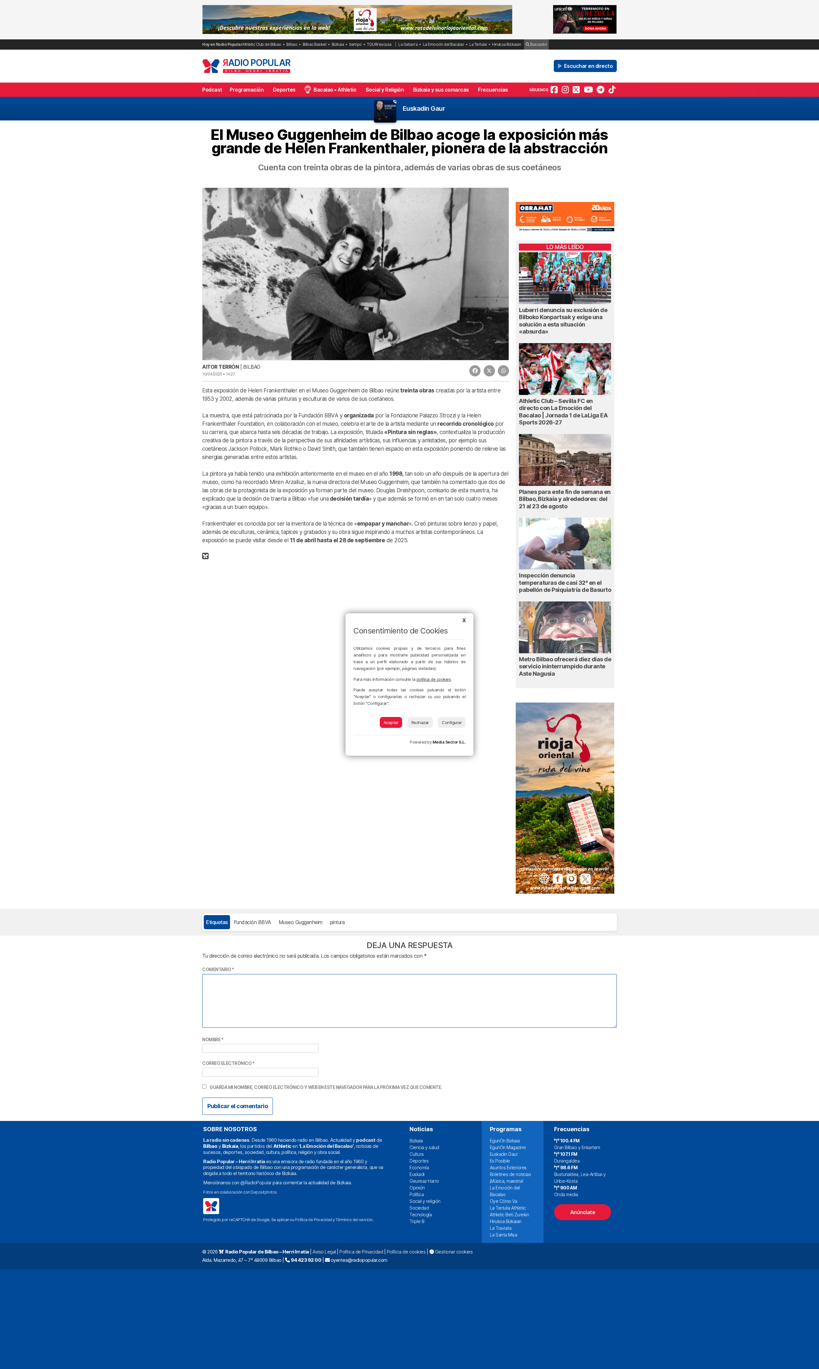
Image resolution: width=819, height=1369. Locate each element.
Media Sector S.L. (449, 742)
